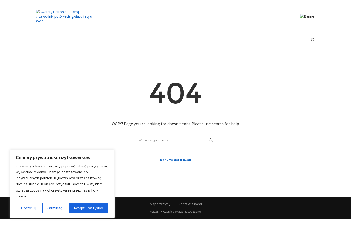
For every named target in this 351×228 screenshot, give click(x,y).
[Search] (312, 40)
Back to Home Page (175, 160)
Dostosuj (28, 208)
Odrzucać (54, 208)
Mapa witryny (159, 204)
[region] (62, 184)
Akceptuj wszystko (88, 208)
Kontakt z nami (190, 204)
